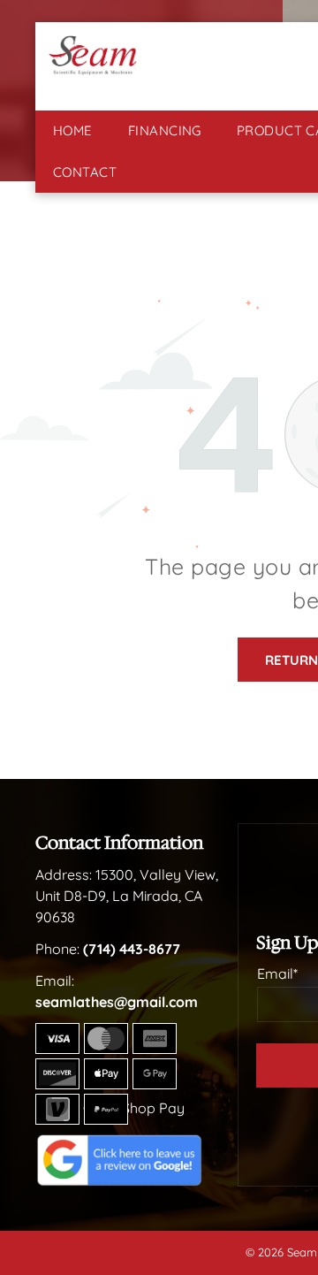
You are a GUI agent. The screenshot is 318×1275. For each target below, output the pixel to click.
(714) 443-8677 (131, 949)
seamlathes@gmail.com (116, 1002)
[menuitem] (72, 131)
